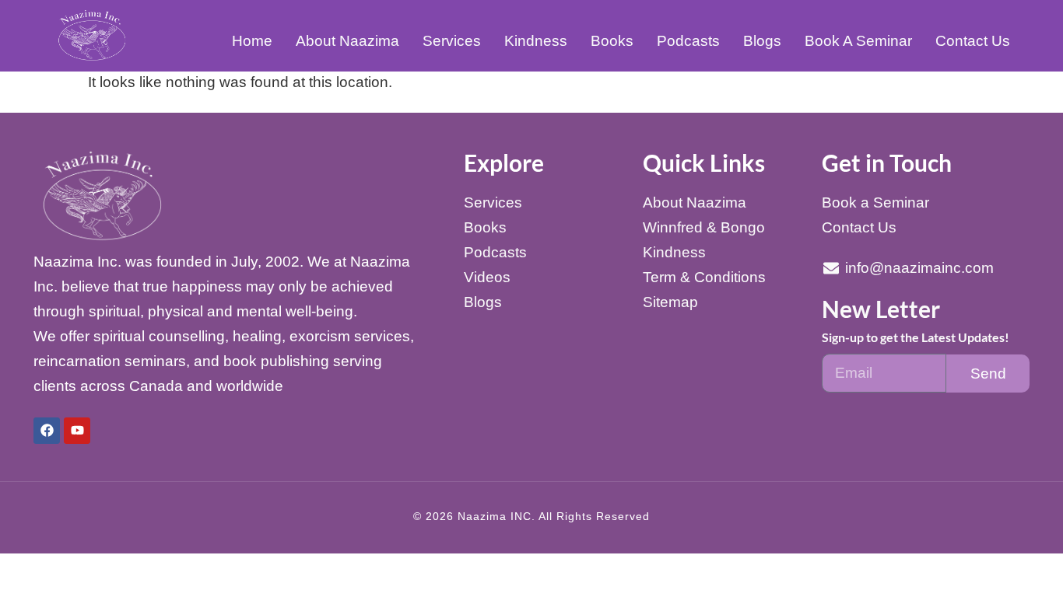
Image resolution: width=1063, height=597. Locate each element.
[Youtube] (77, 430)
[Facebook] (46, 430)
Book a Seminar (858, 41)
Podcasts (688, 41)
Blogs (762, 41)
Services (452, 41)
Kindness (535, 41)
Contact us (972, 41)
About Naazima (347, 41)
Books (612, 41)
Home (252, 41)
